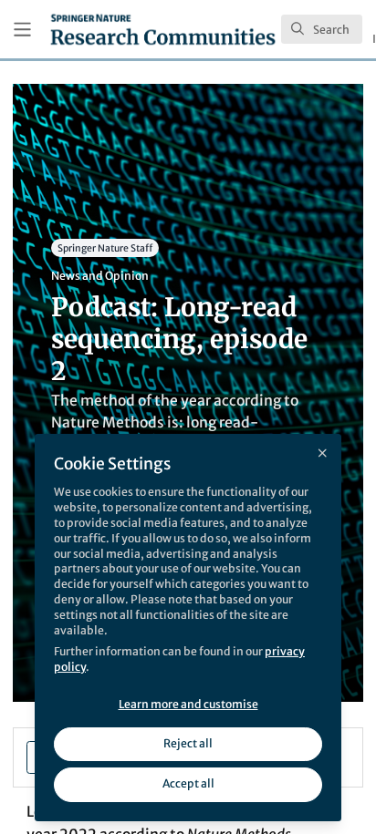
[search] (321, 29)
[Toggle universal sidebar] (22, 29)
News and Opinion (100, 276)
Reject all (188, 743)
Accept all (188, 783)
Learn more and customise (188, 704)
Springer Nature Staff (104, 247)
